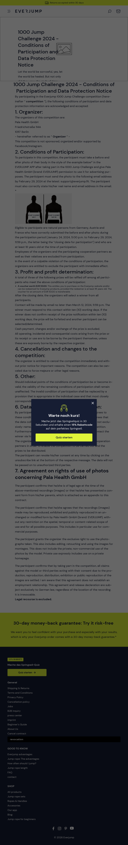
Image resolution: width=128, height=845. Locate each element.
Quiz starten (64, 437)
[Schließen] (92, 403)
